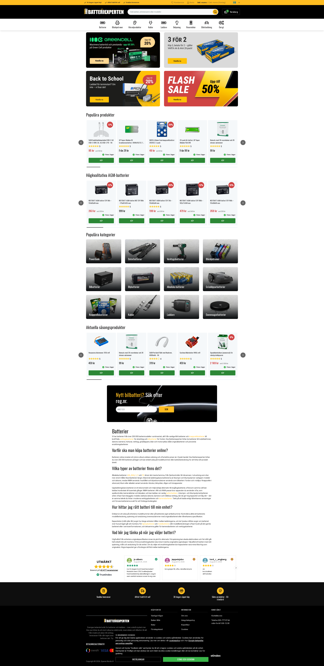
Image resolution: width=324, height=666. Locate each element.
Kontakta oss (216, 616)
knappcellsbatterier (197, 436)
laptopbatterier (148, 524)
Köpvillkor (185, 625)
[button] (234, 2)
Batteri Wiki (155, 620)
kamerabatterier (165, 498)
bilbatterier (152, 439)
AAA (133, 475)
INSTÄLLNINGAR (138, 659)
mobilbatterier (163, 524)
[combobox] (173, 12)
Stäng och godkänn (185, 659)
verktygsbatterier (127, 439)
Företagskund (157, 629)
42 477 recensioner (109, 570)
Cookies (184, 629)
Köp (101, 160)
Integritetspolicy (188, 620)
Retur (153, 625)
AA (129, 475)
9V (143, 475)
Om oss (184, 616)
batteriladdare (172, 493)
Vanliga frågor (157, 616)
